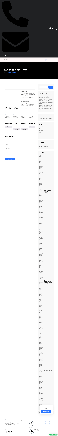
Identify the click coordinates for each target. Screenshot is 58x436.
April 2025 (41, 126)
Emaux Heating (26, 111)
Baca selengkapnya (8, 126)
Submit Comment (10, 159)
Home (16, 59)
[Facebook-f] (50, 28)
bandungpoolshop (9, 87)
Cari (50, 87)
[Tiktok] (56, 28)
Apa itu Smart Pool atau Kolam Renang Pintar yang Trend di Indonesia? (48, 281)
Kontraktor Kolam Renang (43, 146)
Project (25, 59)
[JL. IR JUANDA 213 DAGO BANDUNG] (31, 423)
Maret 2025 (41, 128)
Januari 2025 (41, 132)
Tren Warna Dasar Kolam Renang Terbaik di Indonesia (48, 371)
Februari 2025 (41, 130)
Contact (33, 59)
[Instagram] (53, 28)
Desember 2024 (42, 134)
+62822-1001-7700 (50, 60)
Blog (29, 59)
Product (20, 59)
